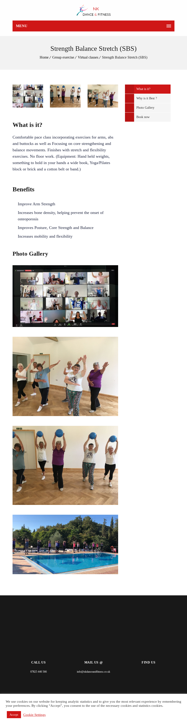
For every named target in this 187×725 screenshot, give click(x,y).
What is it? (143, 89)
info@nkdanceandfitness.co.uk (93, 671)
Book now (143, 117)
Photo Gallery (145, 107)
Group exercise (63, 57)
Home (44, 57)
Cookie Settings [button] (34, 715)
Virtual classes (88, 57)
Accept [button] (14, 714)
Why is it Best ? (146, 98)
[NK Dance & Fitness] (93, 10)
